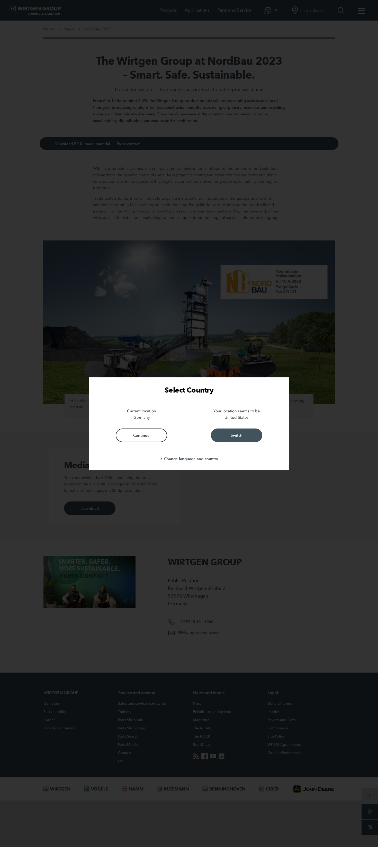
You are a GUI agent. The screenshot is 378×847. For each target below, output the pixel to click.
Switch (236, 435)
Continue (141, 435)
